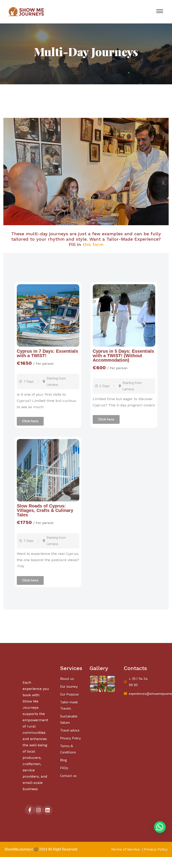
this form (92, 244)
